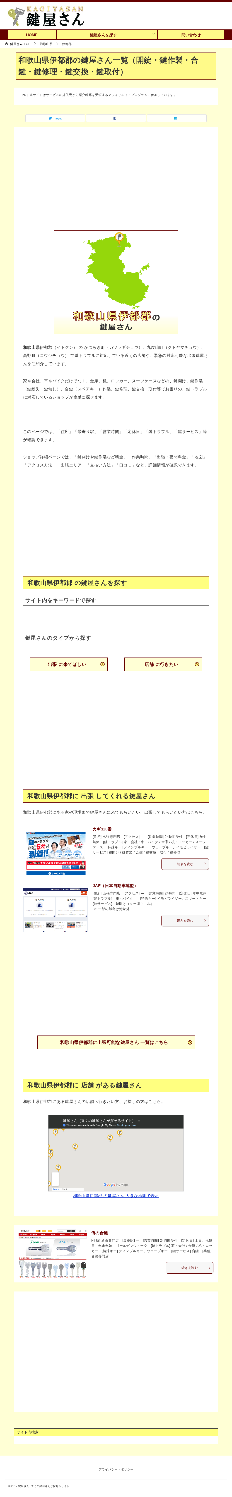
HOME (31, 35)
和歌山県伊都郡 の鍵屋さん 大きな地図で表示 (116, 1195)
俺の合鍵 (99, 1233)
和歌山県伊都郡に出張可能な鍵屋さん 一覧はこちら (114, 1042)
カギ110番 (102, 829)
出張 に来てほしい (67, 664)
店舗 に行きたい (162, 664)
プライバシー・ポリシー (116, 1469)
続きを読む (185, 864)
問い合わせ (191, 35)
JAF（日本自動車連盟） (115, 885)
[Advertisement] (116, 181)
